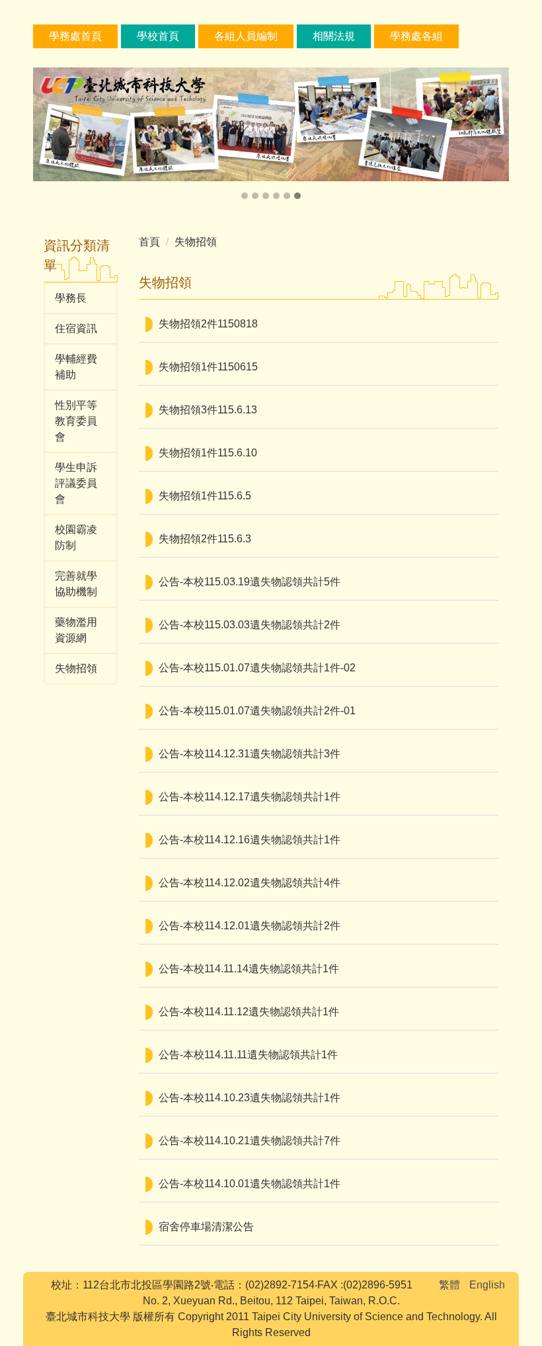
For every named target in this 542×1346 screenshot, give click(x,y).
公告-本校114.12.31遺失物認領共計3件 (249, 753)
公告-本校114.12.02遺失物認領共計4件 (249, 882)
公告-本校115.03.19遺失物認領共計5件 (249, 581)
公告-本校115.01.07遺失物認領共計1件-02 (257, 667)
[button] (49, 134)
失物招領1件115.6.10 (208, 452)
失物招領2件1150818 (208, 323)
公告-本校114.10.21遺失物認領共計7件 (249, 1140)
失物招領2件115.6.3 (205, 538)
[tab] (244, 195)
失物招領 (195, 241)
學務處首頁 (75, 36)
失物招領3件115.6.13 (208, 409)
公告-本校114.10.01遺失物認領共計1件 (249, 1183)
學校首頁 (158, 36)
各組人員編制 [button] (246, 36)
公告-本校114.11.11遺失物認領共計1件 (248, 1054)
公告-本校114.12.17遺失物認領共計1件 (249, 796)
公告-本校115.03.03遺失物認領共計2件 (249, 624)
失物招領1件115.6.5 (205, 495)
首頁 (149, 241)
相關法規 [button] (334, 36)
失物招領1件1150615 (208, 366)
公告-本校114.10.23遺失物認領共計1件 (249, 1097)
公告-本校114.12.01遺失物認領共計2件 (249, 925)
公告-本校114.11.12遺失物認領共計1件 (249, 1011)
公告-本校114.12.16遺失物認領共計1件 (249, 839)
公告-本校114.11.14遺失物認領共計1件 (249, 968)
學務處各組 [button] (416, 36)
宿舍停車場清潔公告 (206, 1226)
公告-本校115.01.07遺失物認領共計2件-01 (257, 710)
